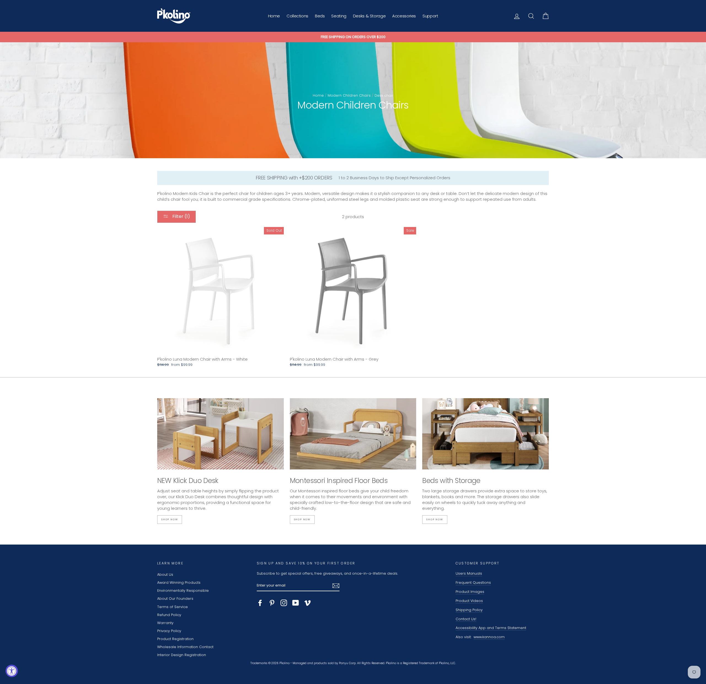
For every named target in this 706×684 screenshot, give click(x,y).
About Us (165, 574)
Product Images (470, 591)
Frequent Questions (473, 582)
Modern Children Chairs (349, 95)
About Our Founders (175, 598)
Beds (320, 16)
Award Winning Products (178, 582)
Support (430, 16)
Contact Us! (466, 619)
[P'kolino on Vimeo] (307, 603)
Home (274, 16)
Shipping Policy (469, 610)
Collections (297, 16)
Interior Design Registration (181, 655)
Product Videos (469, 600)
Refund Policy (169, 614)
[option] (353, 37)
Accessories (404, 16)
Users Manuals (469, 573)
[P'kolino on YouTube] (295, 603)
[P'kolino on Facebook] (260, 603)
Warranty (165, 622)
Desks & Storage (369, 16)
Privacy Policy (169, 630)
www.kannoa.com (489, 637)
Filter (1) (180, 216)
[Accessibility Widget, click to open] (12, 671)
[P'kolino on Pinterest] (272, 603)
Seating (338, 16)
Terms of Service (172, 606)
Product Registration (175, 639)
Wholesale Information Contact (185, 647)
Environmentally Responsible (183, 590)
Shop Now (169, 519)
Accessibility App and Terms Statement (491, 627)
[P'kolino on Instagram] (283, 603)
